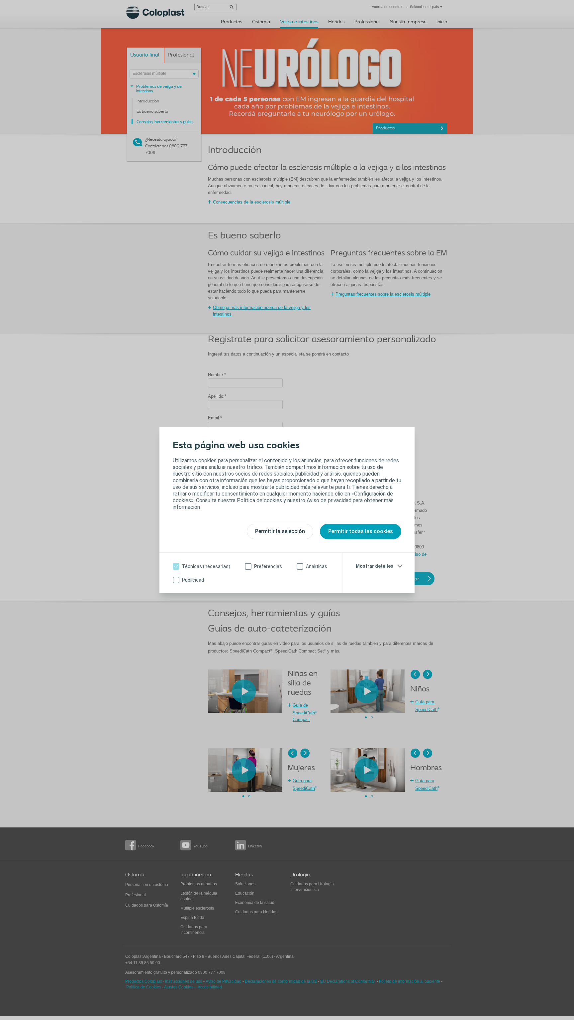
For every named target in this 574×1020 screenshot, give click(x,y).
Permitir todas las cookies (360, 531)
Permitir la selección (280, 531)
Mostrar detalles (374, 566)
